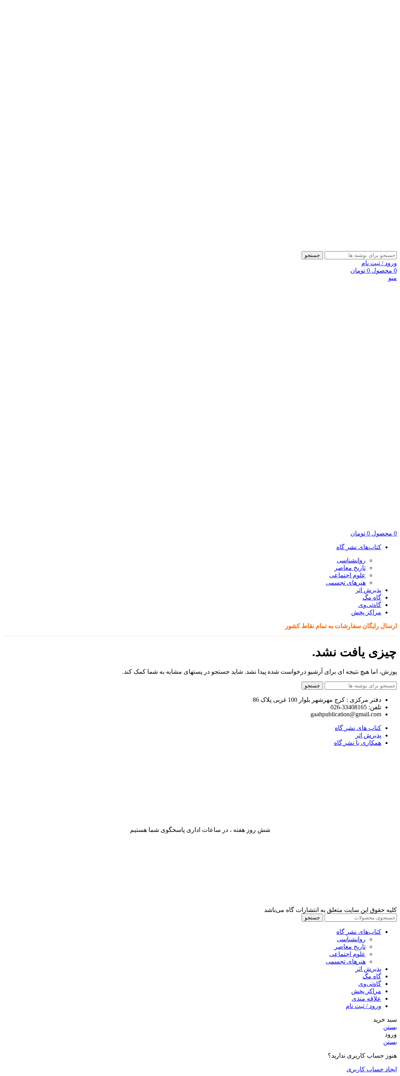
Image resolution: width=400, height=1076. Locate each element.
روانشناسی (351, 560)
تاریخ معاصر (350, 567)
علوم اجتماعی (347, 575)
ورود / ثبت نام (363, 1006)
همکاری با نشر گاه (357, 742)
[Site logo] (389, 247)
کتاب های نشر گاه (358, 727)
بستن (390, 1027)
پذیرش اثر (368, 735)
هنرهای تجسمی (346, 582)
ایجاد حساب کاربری (371, 1069)
